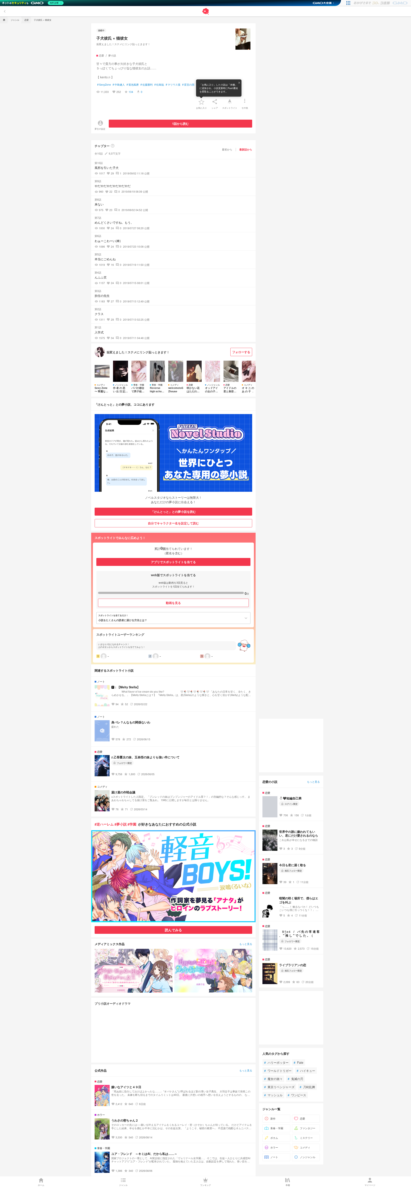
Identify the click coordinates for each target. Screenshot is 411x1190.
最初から (227, 149)
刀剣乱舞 (307, 1087)
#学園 (132, 824)
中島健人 (119, 84)
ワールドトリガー (278, 1070)
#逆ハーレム (104, 824)
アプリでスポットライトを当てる (173, 562)
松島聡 (159, 84)
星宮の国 (188, 84)
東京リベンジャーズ (279, 1087)
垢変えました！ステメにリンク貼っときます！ (123, 44)
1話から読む (180, 123)
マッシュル (273, 1095)
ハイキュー (306, 1070)
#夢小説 (121, 824)
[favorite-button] (201, 101)
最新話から (245, 149)
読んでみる (173, 929)
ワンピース (297, 1095)
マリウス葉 (173, 84)
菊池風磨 (133, 84)
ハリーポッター (276, 1062)
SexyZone (104, 84)
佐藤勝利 (146, 84)
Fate (298, 1062)
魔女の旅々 (273, 1079)
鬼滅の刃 (295, 1079)
